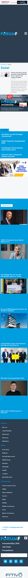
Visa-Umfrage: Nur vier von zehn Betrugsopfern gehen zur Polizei (11, 275)
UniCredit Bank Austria (8, 456)
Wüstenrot (5, 517)
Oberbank (5, 463)
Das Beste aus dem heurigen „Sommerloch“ (12, 135)
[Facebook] (16, 561)
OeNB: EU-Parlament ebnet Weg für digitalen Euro (12, 241)
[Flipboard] (21, 561)
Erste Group (5, 449)
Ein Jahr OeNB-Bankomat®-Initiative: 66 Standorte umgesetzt (14, 310)
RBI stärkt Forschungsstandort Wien (12, 378)
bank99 (4, 470)
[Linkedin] (11, 561)
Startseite (3, 64)
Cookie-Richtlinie (6, 431)
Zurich (4, 510)
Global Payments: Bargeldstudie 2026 (13, 142)
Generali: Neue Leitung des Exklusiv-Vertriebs (11, 156)
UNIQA (4, 489)
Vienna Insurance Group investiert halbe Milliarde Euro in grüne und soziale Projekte (19, 75)
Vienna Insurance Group (9, 486)
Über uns (4, 427)
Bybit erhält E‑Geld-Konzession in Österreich (11, 412)
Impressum (5, 438)
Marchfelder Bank (7, 477)
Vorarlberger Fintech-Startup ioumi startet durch (12, 149)
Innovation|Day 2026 (10, 543)
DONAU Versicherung (8, 506)
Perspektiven (7, 550)
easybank (4, 474)
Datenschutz (5, 434)
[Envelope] (5, 561)
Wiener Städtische (7, 492)
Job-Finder (6, 547)
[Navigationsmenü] (25, 33)
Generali (4, 496)
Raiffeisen (5, 453)
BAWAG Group (6, 460)
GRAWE (4, 503)
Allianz (4, 499)
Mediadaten (5, 441)
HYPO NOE (5, 467)
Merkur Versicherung (8, 513)
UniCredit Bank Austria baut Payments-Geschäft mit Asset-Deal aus (13, 344)
